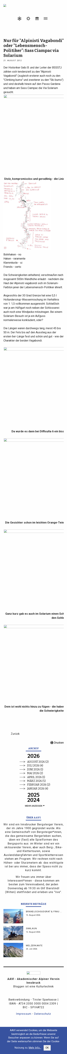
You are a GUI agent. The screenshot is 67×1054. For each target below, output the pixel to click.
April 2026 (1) (36, 777)
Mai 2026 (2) (35, 773)
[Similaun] (13, 933)
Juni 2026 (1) (35, 769)
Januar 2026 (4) (37, 788)
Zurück (15, 733)
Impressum (23, 1013)
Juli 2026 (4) (35, 765)
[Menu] (45, 19)
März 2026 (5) (36, 781)
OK (47, 1047)
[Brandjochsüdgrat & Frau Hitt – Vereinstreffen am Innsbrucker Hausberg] (13, 916)
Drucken (58, 742)
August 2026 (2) (38, 761)
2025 (34, 795)
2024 (33, 800)
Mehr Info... (35, 1047)
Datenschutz (42, 1013)
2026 (33, 756)
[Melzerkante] (13, 950)
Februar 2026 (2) (38, 784)
